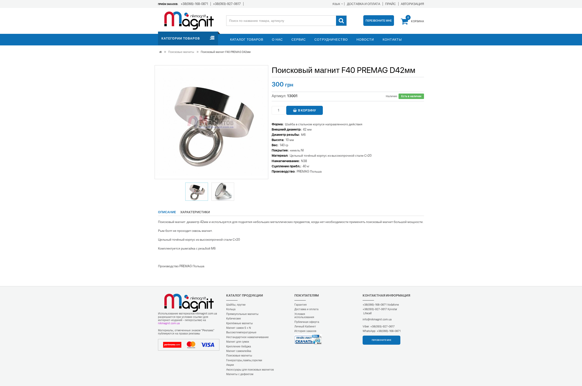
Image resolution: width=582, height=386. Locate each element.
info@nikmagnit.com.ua (377, 319)
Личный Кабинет (305, 326)
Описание (167, 212)
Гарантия (300, 304)
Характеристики (195, 212)
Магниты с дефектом (239, 374)
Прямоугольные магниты (242, 314)
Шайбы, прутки (236, 304)
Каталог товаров (246, 39)
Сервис (298, 39)
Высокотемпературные (241, 332)
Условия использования (304, 315)
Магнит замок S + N (238, 327)
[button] (196, 192)
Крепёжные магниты (239, 323)
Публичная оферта (306, 322)
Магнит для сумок (237, 341)
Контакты (392, 39)
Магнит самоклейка (238, 351)
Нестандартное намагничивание (247, 337)
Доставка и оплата (306, 309)
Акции (230, 364)
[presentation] (163, 122)
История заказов (305, 331)
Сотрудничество (331, 39)
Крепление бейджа (238, 346)
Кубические (233, 318)
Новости (365, 39)
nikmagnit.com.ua (169, 323)
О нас (277, 39)
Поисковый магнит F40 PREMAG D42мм (226, 52)
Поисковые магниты (181, 52)
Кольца (231, 309)
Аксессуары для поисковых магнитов (250, 369)
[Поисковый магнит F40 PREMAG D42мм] (211, 122)
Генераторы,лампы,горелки (244, 360)
